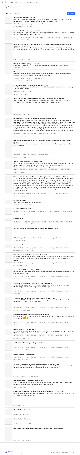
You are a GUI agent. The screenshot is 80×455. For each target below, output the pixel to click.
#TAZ (16, 170)
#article (16, 37)
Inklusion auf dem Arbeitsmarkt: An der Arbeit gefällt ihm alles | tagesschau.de (28, 427)
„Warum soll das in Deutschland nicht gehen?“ (17, 160)
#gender (33, 248)
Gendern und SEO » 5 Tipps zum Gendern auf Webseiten (21, 313)
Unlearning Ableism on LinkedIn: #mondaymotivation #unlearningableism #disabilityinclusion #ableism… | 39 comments (37, 43)
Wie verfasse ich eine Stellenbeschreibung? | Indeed (19, 253)
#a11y (50, 193)
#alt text (31, 91)
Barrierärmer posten (9, 199)
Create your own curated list (60, 452)
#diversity (29, 78)
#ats (66, 248)
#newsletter (18, 211)
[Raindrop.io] (6, 452)
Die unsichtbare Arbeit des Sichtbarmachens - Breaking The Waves (24, 117)
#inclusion (26, 133)
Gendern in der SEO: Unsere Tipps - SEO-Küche (18, 268)
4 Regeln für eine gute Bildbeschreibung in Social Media (21, 84)
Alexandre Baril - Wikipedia (11, 417)
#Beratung (38, 78)
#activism (54, 133)
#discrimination (26, 37)
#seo (27, 248)
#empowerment (19, 78)
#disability (29, 24)
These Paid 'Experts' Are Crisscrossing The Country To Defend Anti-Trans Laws (28, 97)
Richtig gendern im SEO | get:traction (15, 328)
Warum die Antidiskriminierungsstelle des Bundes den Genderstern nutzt (26, 362)
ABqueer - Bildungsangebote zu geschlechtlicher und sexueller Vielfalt (25, 227)
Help (72, 452)
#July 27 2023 (18, 248)
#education (50, 37)
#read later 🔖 (18, 24)
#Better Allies (42, 211)
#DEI (25, 211)
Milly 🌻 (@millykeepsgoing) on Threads (15, 62)
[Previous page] (70, 445)
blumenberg (12, 2)
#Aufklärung (36, 221)
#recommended (39, 24)
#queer (42, 37)
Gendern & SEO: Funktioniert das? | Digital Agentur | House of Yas (24, 296)
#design (57, 193)
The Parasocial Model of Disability (14, 16)
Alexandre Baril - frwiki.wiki (12, 408)
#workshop (59, 221)
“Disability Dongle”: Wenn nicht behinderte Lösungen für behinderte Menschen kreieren (30, 175)
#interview (23, 170)
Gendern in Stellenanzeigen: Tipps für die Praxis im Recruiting (22, 282)
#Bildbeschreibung (20, 91)
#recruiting (42, 248)
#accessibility (33, 170)
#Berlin (35, 37)
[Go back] (2, 2)
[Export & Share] (74, 7)
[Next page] (74, 445)
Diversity (38, 2)
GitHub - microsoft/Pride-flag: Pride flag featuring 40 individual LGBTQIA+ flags (28, 390)
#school (58, 37)
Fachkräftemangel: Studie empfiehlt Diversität (17, 379)
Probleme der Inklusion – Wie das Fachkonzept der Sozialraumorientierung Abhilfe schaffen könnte (34, 139)
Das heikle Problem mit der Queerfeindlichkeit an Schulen (21, 29)
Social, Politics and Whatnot (26, 2)
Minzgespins (7, 70)
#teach (58, 238)
